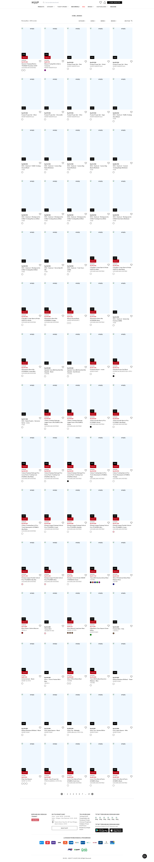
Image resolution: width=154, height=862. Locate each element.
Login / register (114, 2)
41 (89, 794)
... (85, 794)
